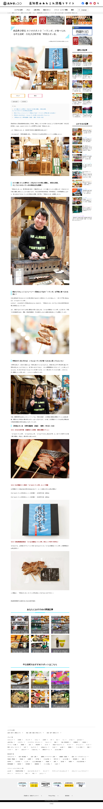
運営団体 (69, 795)
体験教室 (38, 764)
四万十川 (57, 759)
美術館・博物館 (12, 759)
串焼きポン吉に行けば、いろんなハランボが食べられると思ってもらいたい (32, 115)
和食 (56, 742)
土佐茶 (45, 739)
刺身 (89, 747)
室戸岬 (10, 761)
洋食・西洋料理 (65, 742)
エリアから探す (18, 10)
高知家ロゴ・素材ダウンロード (33, 795)
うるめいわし (36, 749)
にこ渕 (27, 761)
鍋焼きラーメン (47, 749)
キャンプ (46, 771)
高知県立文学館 (20, 771)
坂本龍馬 (76, 759)
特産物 (70, 747)
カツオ (47, 744)
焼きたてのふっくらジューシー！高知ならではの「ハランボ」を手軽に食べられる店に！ (35, 113)
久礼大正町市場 (81, 761)
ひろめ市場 (47, 759)
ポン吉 (24, 101)
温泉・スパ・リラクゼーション (80, 756)
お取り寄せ (37, 10)
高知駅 (48, 761)
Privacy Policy (53, 795)
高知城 (22, 759)
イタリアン (21, 742)
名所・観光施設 (23, 756)
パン (64, 739)
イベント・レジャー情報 (61, 10)
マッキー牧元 (80, 747)
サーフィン (19, 773)
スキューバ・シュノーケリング (80, 771)
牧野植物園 (11, 764)
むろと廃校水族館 (38, 761)
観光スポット (47, 10)
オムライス (34, 747)
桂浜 (84, 759)
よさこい (42, 773)
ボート (10, 773)
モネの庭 (18, 761)
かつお (71, 739)
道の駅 (63, 761)
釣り (27, 773)
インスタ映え (48, 764)
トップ (9, 12)
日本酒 (84, 742)
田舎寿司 (39, 744)
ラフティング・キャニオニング (60, 771)
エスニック (11, 739)
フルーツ (48, 742)
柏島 (56, 761)
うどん (37, 739)
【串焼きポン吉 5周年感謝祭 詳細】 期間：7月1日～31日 (28, 117)
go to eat (80, 739)
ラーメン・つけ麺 (13, 744)
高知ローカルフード (58, 744)
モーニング (79, 744)
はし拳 (10, 771)
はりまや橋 (66, 759)
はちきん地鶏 (59, 749)
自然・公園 (34, 756)
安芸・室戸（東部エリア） (54, 732)
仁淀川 (57, 764)
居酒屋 (23, 744)
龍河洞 (20, 764)
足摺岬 (30, 759)
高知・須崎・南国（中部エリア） (35, 732)
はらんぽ (15, 101)
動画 (72, 10)
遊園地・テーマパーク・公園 (48, 756)
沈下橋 (38, 759)
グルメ (28, 10)
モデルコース (12, 756)
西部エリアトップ (15, 12)
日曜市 (71, 761)
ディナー (70, 744)
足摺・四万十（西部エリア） (15, 732)
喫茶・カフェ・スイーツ (14, 747)
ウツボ (10, 749)
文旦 (31, 744)
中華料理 (76, 742)
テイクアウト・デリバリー (35, 742)
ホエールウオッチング (34, 771)
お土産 (62, 747)
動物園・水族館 (64, 756)
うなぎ (54, 747)
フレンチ (29, 739)
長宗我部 (29, 764)
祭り (34, 773)
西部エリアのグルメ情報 (26, 12)
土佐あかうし (45, 747)
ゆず (26, 747)
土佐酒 (20, 739)
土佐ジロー (24, 749)
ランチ (88, 744)
